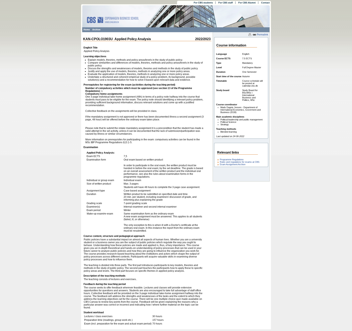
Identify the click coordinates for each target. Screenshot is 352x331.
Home (87, 29)
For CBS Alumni (247, 2)
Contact (265, 2)
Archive (96, 29)
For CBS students (203, 2)
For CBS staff (225, 2)
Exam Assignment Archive (232, 164)
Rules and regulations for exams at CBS (239, 162)
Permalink (262, 34)
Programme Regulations (232, 159)
